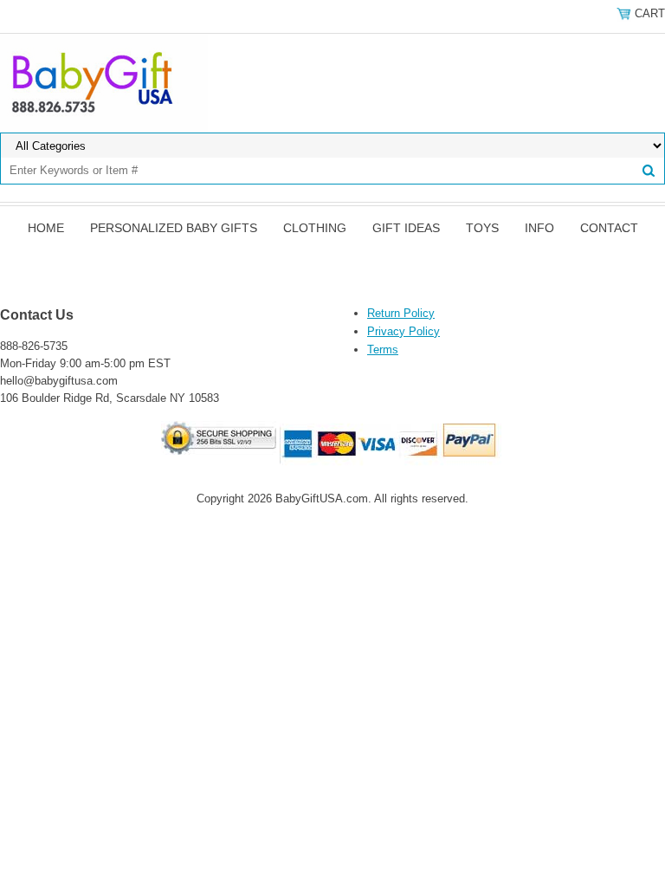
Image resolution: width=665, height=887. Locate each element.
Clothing (314, 228)
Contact (609, 228)
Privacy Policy (403, 331)
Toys (482, 228)
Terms (382, 349)
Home (46, 228)
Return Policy (401, 313)
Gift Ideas (406, 228)
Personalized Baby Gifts (173, 228)
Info (539, 228)
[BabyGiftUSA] (104, 82)
